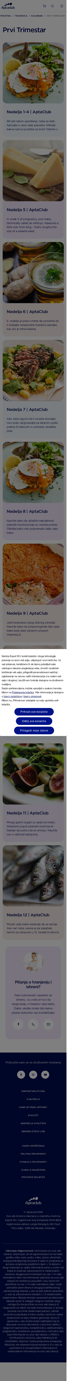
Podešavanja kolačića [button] (23, 692)
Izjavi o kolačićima (13, 696)
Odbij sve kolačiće (34, 721)
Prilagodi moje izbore (34, 730)
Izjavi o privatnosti (32, 696)
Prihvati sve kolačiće (34, 712)
